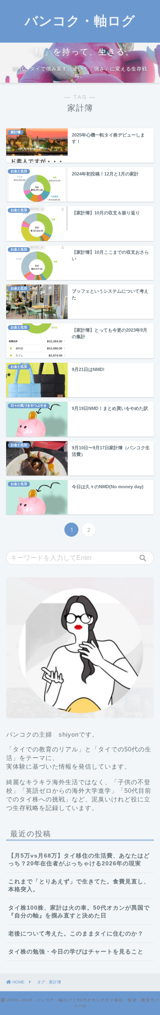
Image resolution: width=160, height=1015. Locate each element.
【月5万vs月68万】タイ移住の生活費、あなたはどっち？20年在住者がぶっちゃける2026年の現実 (79, 860)
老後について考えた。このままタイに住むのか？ (76, 934)
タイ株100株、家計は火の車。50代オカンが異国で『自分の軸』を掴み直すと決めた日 (79, 912)
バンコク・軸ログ (80, 20)
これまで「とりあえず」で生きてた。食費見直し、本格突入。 (79, 885)
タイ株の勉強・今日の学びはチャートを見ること (76, 952)
